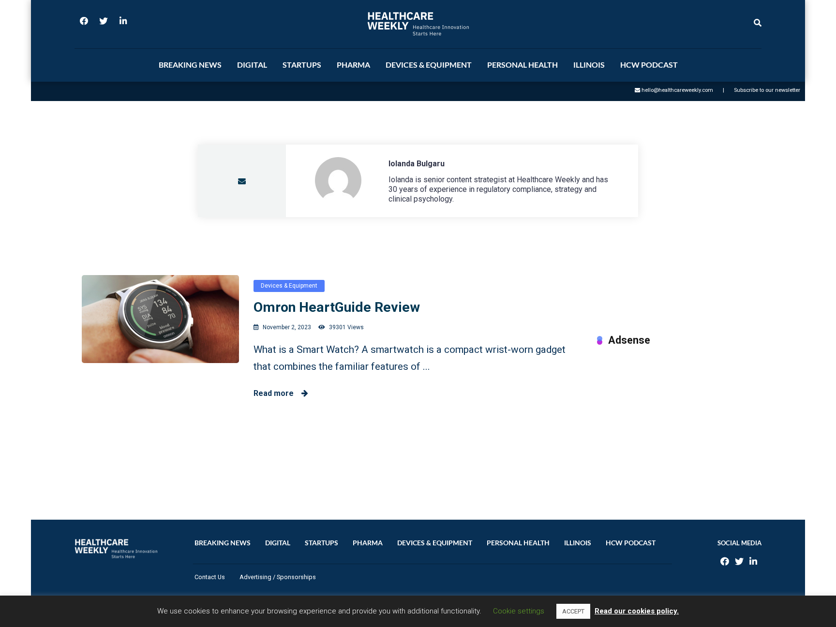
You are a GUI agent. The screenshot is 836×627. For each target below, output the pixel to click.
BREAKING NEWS (190, 64)
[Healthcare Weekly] (418, 24)
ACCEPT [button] (573, 611)
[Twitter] (103, 24)
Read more (277, 393)
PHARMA (353, 64)
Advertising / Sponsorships (277, 577)
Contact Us (209, 577)
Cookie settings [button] (518, 611)
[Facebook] (84, 24)
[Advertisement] (675, 423)
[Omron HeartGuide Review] (160, 319)
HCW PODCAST (649, 64)
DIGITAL (252, 64)
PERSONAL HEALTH (522, 64)
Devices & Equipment (289, 285)
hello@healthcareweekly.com (677, 90)
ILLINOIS (589, 64)
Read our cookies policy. (637, 611)
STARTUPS (302, 64)
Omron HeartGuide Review (337, 307)
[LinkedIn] (123, 24)
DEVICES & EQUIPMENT (429, 64)
